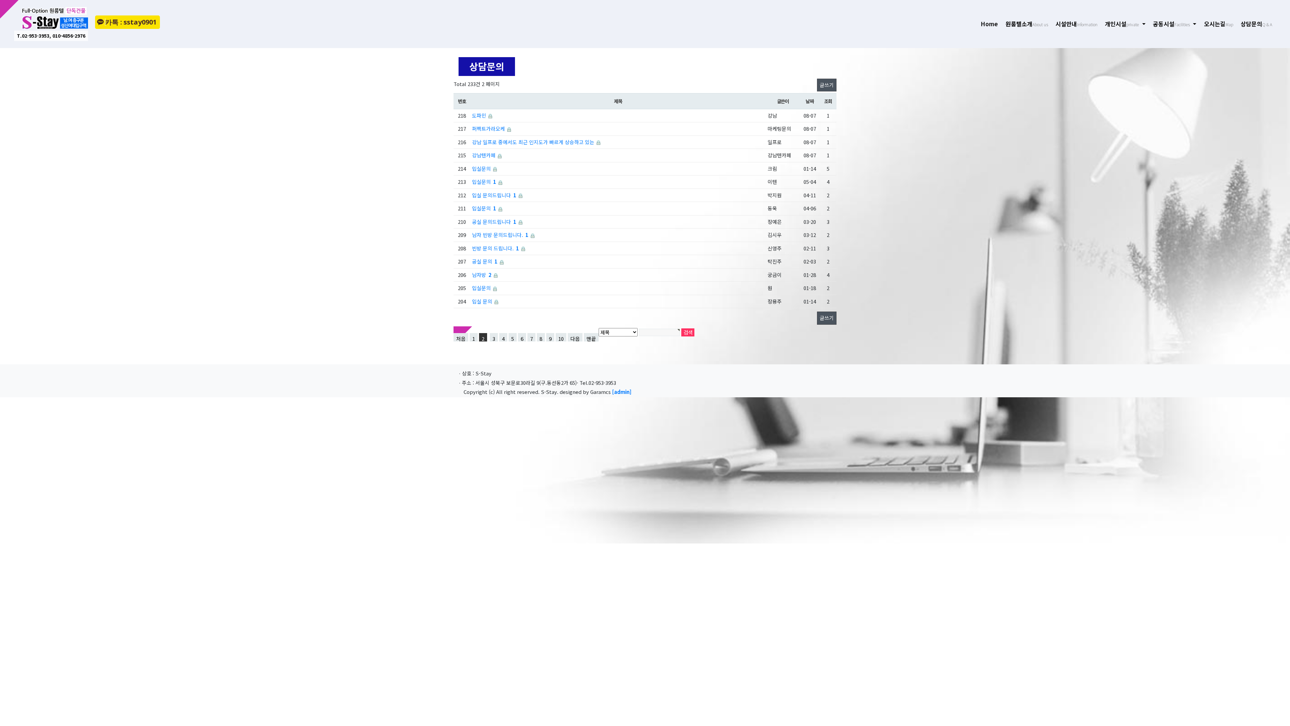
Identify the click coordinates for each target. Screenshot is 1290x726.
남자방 (479, 274)
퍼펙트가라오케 (488, 128)
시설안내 (1077, 23)
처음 (461, 338)
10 (561, 338)
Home (991, 23)
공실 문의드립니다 (491, 221)
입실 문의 (482, 301)
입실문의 (481, 168)
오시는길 (1218, 23)
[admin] (622, 391)
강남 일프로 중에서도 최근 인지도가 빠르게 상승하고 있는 (533, 142)
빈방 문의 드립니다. (493, 248)
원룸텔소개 (1026, 23)
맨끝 (591, 338)
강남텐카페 (484, 155)
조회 (828, 101)
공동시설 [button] (1171, 23)
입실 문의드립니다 (491, 195)
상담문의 (1256, 23)
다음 (575, 338)
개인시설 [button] (1122, 23)
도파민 (479, 115)
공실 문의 (482, 261)
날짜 (809, 101)
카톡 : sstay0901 (131, 22)
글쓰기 (827, 84)
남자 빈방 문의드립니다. (497, 234)
